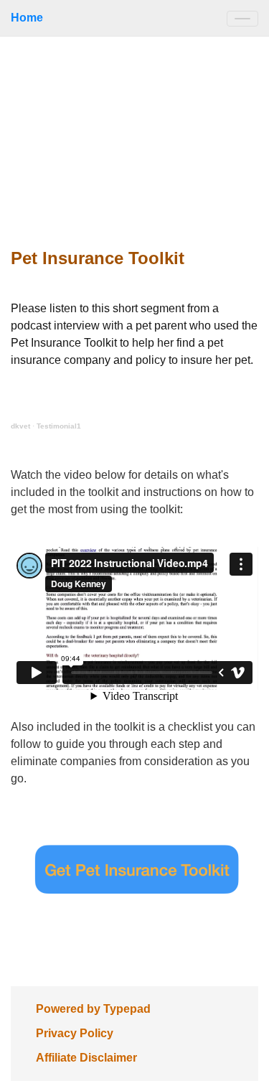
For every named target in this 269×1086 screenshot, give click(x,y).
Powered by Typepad (93, 1009)
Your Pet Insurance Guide (134, 137)
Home (27, 17)
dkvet (20, 426)
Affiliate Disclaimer (86, 1058)
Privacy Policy (74, 1033)
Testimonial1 (59, 426)
